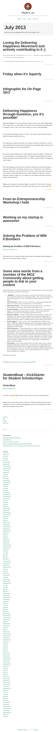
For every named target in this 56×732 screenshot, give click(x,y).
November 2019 (7, 563)
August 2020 (6, 549)
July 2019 (5, 569)
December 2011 (6, 682)
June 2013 (5, 645)
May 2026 (5, 458)
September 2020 (7, 547)
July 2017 (5, 585)
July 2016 (5, 603)
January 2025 (6, 480)
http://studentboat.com (9, 388)
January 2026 (6, 464)
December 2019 (7, 561)
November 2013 (7, 635)
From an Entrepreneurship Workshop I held (24, 200)
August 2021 (6, 532)
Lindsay (4, 61)
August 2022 (6, 516)
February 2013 (6, 654)
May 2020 (5, 555)
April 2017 (5, 589)
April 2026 (5, 460)
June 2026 (5, 456)
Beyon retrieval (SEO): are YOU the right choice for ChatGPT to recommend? (21, 445)
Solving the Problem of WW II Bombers (25, 237)
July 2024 (5, 486)
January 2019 (6, 575)
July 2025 (5, 474)
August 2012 (6, 666)
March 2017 (6, 591)
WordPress (36, 729)
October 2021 (6, 528)
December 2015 (7, 615)
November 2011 (6, 684)
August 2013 (6, 641)
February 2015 (6, 623)
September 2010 (7, 712)
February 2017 (6, 593)
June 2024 (5, 488)
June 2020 (5, 553)
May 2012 (5, 672)
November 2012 (7, 660)
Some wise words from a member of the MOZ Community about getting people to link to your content (23, 278)
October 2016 (6, 599)
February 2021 (6, 541)
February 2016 (6, 613)
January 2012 (6, 680)
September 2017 (7, 583)
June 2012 (5, 670)
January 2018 (6, 579)
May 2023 (5, 502)
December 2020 (7, 545)
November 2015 (7, 617)
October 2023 (6, 498)
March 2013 (6, 652)
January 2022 (6, 524)
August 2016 (6, 601)
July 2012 (5, 668)
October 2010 (6, 710)
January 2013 (6, 656)
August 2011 (6, 690)
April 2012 (5, 674)
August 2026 (6, 454)
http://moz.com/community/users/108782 (24, 362)
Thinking (46, 64)
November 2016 (7, 597)
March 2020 (6, 559)
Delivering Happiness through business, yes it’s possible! (23, 114)
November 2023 (7, 496)
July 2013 (5, 643)
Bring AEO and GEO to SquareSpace (12, 437)
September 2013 (7, 639)
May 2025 (5, 476)
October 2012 (6, 662)
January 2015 (6, 625)
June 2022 (5, 518)
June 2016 (5, 605)
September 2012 (7, 664)
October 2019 (6, 565)
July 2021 (5, 534)
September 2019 (7, 567)
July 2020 (5, 551)
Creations (19, 19)
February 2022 (6, 522)
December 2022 (7, 512)
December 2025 (7, 466)
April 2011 (5, 698)
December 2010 (7, 706)
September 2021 (7, 530)
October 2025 (6, 470)
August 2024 (6, 484)
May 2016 (5, 607)
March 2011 (6, 700)
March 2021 (6, 539)
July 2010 (5, 716)
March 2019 (6, 573)
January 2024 (6, 492)
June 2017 (5, 587)
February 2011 (6, 702)
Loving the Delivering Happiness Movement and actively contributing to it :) (24, 46)
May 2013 (5, 648)
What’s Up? (35, 19)
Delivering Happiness (28, 55)
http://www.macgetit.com (10, 249)
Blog (24, 19)
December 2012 (7, 658)
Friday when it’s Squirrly (22, 74)
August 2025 (6, 472)
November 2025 (7, 468)
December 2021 (7, 526)
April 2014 (5, 629)
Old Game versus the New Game (11, 441)
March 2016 (6, 611)
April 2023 (5, 504)
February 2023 (6, 508)
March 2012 (6, 676)
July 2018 (5, 577)
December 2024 (7, 482)
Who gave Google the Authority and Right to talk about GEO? (17, 443)
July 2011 (5, 692)
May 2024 (5, 490)
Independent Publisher (22, 729)
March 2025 (6, 478)
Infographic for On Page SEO (22, 90)
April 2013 (5, 650)
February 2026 (6, 462)
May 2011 (5, 696)
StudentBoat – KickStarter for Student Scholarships (24, 376)
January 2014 (6, 631)
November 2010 (7, 708)
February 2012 (6, 678)
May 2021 (5, 536)
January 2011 (6, 704)
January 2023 (6, 510)
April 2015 (5, 621)
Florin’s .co (28, 12)
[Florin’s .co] (28, 10)
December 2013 (7, 633)
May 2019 (5, 571)
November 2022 (7, 514)
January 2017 (6, 595)
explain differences (7, 439)
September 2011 (7, 688)
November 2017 (7, 581)
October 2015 (6, 619)
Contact (29, 19)
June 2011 (5, 694)
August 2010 (6, 714)
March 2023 (6, 506)
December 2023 (7, 494)
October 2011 (6, 686)
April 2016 (5, 609)
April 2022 (5, 520)
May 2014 (5, 627)
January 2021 (6, 543)
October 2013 (6, 637)
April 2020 (5, 557)
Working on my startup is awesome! (23, 219)
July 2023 (5, 500)
